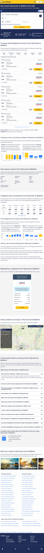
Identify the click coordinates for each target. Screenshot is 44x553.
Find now (38, 69)
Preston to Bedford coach (27, 507)
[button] (21, 347)
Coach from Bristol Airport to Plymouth (8, 521)
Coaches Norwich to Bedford (27, 502)
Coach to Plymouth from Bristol (7, 486)
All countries (33, 541)
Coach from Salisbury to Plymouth (7, 509)
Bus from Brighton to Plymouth (7, 484)
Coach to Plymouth (21, 532)
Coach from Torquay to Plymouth (7, 511)
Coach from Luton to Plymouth (7, 494)
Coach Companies (10, 541)
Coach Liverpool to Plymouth (6, 490)
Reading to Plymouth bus (6, 507)
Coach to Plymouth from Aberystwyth (8, 476)
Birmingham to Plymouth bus (7, 480)
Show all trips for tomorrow (22, 127)
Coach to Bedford (28, 532)
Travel (19, 541)
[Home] (16, 2)
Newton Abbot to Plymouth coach (7, 498)
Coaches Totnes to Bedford (27, 515)
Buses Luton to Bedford (26, 494)
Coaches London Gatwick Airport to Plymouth (10, 523)
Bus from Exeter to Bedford (27, 484)
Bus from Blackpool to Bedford (28, 478)
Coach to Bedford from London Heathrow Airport (31, 525)
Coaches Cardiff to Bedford (27, 480)
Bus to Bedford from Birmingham (28, 476)
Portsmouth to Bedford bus (27, 505)
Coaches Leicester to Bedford (27, 492)
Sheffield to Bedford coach (27, 509)
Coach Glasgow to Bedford (27, 486)
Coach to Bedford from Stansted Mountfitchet (31, 511)
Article (32, 539)
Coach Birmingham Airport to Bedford (29, 521)
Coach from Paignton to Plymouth (7, 502)
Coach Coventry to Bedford (27, 482)
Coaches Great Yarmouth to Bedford (29, 488)
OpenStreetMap (37, 349)
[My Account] (34, 2)
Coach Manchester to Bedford (28, 496)
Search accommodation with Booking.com (11, 24)
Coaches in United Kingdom (11, 532)
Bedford (40, 326)
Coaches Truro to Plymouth (6, 515)
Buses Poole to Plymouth (6, 505)
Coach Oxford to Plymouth (6, 500)
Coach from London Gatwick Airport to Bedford (31, 523)
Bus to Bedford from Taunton (27, 513)
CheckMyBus (2, 532)
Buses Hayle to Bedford (26, 490)
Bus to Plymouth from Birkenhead (7, 478)
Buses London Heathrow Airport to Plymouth (10, 525)
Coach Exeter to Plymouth (6, 488)
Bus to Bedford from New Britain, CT (29, 498)
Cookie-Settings (22, 539)
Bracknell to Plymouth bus (6, 482)
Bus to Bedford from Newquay (28, 500)
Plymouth (32, 326)
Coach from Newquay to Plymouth (7, 496)
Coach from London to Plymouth (7, 492)
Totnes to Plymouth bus (5, 513)
